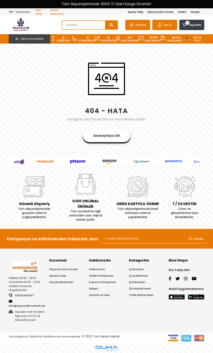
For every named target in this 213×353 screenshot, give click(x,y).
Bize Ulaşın (178, 260)
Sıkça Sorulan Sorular (160, 12)
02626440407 (24, 295)
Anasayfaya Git (106, 135)
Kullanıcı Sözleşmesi (102, 282)
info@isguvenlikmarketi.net (27, 306)
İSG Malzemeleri (140, 289)
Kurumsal (58, 260)
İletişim (195, 12)
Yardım (182, 12)
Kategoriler (139, 260)
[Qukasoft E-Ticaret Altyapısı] (106, 348)
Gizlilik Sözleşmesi (101, 276)
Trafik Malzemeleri (141, 295)
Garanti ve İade (99, 295)
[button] (191, 25)
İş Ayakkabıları (138, 276)
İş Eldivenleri (137, 282)
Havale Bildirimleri (61, 282)
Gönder (198, 239)
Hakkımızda (100, 260)
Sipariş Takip (135, 12)
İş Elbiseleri (136, 269)
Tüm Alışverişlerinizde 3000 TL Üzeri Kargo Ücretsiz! (106, 3)
